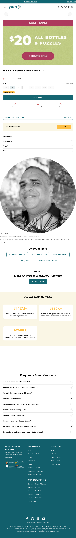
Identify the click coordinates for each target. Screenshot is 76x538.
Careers (30, 457)
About (30, 450)
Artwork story (8, 141)
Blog (52, 450)
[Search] (58, 6)
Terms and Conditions (44, 531)
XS (6, 87)
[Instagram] (32, 518)
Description (7, 136)
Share (5, 151)
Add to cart (38, 97)
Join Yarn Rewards (22, 2)
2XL (38, 87)
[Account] (61, 6)
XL (31, 87)
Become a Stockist (34, 487)
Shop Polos (25, 261)
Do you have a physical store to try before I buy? (23, 432)
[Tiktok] (49, 518)
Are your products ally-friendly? (16, 382)
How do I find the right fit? (13, 399)
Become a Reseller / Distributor (38, 484)
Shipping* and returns (11, 146)
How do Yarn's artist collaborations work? (20, 387)
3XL (44, 87)
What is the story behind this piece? (17, 393)
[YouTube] (43, 518)
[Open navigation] (4, 6)
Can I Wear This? (33, 454)
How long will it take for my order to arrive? (21, 404)
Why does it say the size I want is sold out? (20, 426)
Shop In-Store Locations (35, 471)
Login (64, 126)
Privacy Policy (31, 522)
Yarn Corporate (56, 464)
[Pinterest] (38, 518)
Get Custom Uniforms (48, 261)
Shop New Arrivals (39, 254)
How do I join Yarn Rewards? (14, 415)
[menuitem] (58, 6)
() (72, 7)
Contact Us (31, 461)
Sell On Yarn (32, 501)
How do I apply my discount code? (17, 421)
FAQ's (30, 464)
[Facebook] (27, 518)
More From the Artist (17, 254)
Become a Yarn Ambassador (37, 491)
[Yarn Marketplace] (15, 7)
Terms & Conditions (43, 522)
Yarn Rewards (55, 461)
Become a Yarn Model (35, 498)
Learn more (3, 242)
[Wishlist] (65, 6)
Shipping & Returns (34, 468)
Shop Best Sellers (60, 254)
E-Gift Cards (55, 454)
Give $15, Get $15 (56, 457)
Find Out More (38, 281)
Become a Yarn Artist (35, 494)
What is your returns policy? (14, 410)
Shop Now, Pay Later (34, 474)
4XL (51, 87)
